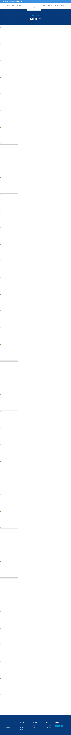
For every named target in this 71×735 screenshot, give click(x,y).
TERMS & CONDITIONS (49, 727)
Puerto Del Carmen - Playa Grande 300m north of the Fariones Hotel (12, 1)
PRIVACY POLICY (48, 725)
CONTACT (62, 5)
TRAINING (43, 5)
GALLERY (56, 5)
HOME (8, 5)
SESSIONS (19, 5)
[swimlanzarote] (34, 7)
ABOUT (13, 5)
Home (33, 15)
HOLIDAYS (50, 5)
